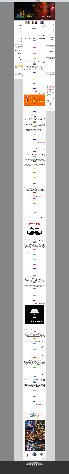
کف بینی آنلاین (52, 55)
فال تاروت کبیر (20, 25)
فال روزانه (46, 1)
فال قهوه (52, 48)
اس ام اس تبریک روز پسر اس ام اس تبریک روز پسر (36, 25)
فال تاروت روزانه (20, 23)
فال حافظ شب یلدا (20, 62)
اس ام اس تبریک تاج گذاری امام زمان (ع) (51, 30)
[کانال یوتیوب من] (29, 465)
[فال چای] (40, 445)
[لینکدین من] (27, 465)
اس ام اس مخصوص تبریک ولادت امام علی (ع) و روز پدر (50, 32)
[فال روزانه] (30, 425)
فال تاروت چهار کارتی (20, 31)
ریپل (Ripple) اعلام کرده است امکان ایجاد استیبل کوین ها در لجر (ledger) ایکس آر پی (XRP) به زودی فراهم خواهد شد (18, 50)
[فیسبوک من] (38, 465)
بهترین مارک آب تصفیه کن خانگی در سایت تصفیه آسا (18, 48)
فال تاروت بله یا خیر (20, 41)
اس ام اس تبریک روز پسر (41, 29)
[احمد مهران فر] (42, 22)
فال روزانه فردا (20, 77)
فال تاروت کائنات (20, 26)
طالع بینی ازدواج (51, 60)
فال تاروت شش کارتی (20, 34)
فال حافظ (51, 1)
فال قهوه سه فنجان (51, 49)
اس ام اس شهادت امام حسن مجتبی (50, 28)
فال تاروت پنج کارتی (20, 32)
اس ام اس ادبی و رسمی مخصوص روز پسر (40, 33)
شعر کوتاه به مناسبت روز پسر (41, 30)
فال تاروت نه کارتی (20, 35)
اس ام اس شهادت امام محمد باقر (41, 408)
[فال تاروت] (40, 425)
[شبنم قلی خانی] (27, 22)
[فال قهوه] (40, 435)
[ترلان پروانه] (34, 22)
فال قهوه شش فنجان (51, 51)
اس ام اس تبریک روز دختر (41, 406)
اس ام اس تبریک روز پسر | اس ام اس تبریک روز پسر (43, 5)
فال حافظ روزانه (20, 60)
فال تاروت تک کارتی (20, 28)
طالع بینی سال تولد (51, 109)
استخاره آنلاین (42, 1)
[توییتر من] (32, 465)
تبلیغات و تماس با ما (33, 1)
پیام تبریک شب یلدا (20, 63)
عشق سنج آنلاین (51, 75)
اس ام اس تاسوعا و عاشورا (41, 407)
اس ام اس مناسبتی (38, 1)
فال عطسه (21, 71)
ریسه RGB (52, 80)
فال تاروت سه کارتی (20, 29)
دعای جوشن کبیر (51, 64)
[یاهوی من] (42, 465)
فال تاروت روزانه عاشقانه (19, 40)
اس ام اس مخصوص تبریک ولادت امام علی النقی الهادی (50, 26)
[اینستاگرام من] (36, 465)
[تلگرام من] (40, 465)
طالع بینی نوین (20, 73)
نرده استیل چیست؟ (20, 53)
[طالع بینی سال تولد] (50, 105)
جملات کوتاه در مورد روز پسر (41, 31)
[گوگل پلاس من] (30, 465)
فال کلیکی (52, 70)
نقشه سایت (31, 468)
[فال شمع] (30, 435)
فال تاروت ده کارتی (20, 37)
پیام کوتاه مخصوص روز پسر (41, 32)
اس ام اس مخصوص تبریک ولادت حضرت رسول (39, 407)
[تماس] (34, 465)
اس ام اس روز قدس (42, 409)
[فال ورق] (30, 445)
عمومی (41, 458)
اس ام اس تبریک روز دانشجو (41, 410)
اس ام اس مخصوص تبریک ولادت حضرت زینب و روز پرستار (50, 34)
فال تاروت (49, 1)
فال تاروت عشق (20, 38)
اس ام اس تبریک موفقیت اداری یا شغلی (50, 24)
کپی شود (34, 40)
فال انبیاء (52, 43)
